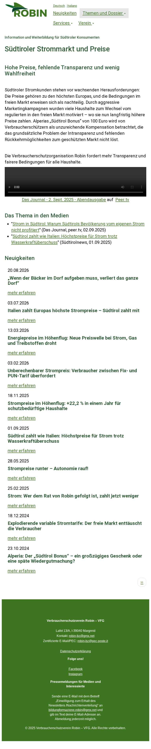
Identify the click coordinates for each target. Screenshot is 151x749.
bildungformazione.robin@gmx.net (73, 710)
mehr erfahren (22, 292)
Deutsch (59, 6)
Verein (85, 22)
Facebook (76, 669)
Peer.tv (122, 199)
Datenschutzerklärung (75, 651)
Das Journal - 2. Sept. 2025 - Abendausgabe (64, 199)
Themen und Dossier (103, 13)
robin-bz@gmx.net (81, 636)
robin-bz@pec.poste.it (92, 641)
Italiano (72, 6)
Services (62, 22)
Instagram (75, 674)
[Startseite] (27, 9)
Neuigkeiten (65, 13)
